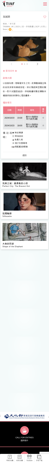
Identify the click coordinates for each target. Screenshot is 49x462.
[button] (37, 64)
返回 (24, 155)
